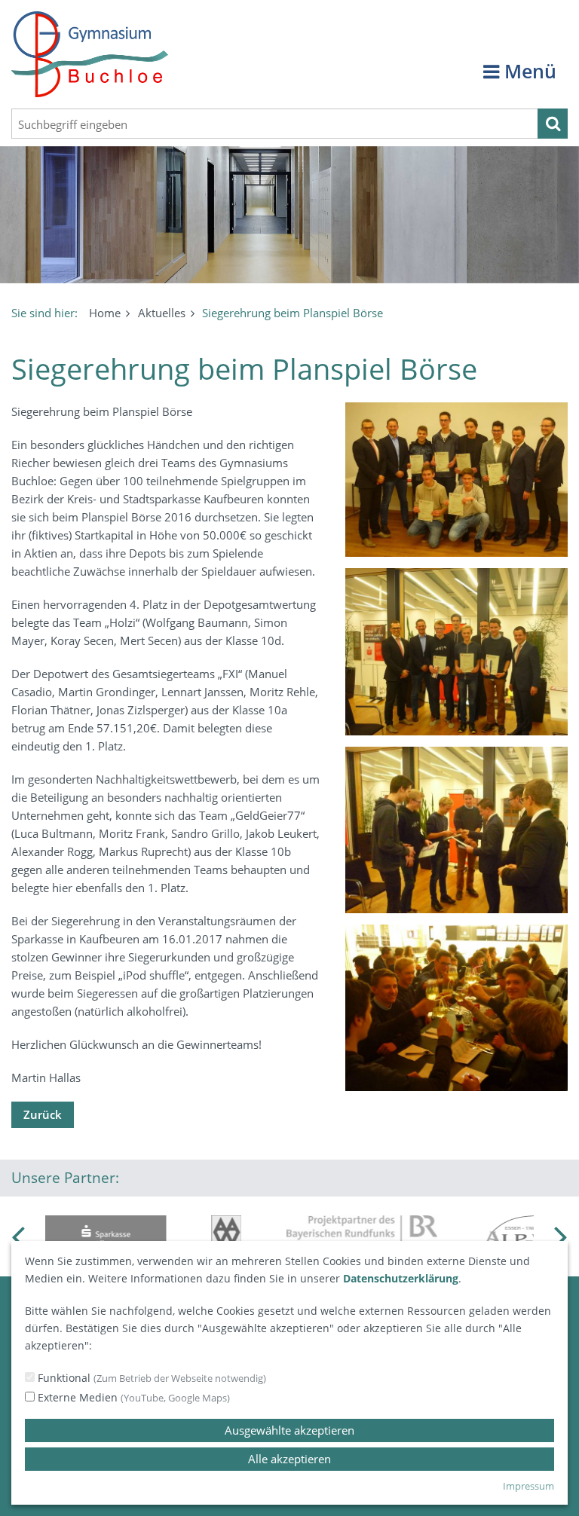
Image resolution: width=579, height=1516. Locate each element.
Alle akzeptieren (289, 1458)
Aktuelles (161, 312)
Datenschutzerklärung (400, 1278)
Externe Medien (132, 1397)
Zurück (42, 1114)
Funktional (150, 1378)
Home (105, 312)
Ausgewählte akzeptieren (289, 1430)
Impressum (528, 1486)
